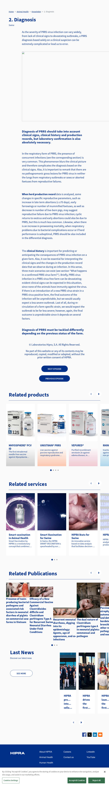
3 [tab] (55, 470)
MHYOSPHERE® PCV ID (20, 447)
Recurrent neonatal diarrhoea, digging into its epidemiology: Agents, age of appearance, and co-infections (64, 629)
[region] (54, 777)
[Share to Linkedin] (95, 735)
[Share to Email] (100, 735)
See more (21, 673)
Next (99, 394)
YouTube (91, 757)
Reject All (97, 780)
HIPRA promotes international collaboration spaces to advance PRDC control (68, 702)
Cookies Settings (11, 780)
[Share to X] (89, 735)
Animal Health (23, 11)
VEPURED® (78, 445)
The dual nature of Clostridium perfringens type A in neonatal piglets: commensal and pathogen (88, 628)
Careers (67, 751)
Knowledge (36, 11)
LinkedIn (91, 751)
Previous (91, 394)
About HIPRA (45, 751)
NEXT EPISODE (54, 369)
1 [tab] (51, 470)
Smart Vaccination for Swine (51, 536)
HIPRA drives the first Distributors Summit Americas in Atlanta (87, 702)
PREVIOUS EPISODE (54, 378)
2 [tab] (53, 470)
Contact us (69, 757)
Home (11, 11)
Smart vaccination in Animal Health (19, 536)
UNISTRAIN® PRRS (50, 445)
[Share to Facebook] (84, 735)
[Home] (17, 757)
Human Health (46, 762)
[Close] (105, 772)
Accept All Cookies (77, 780)
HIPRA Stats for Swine (80, 536)
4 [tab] (58, 470)
